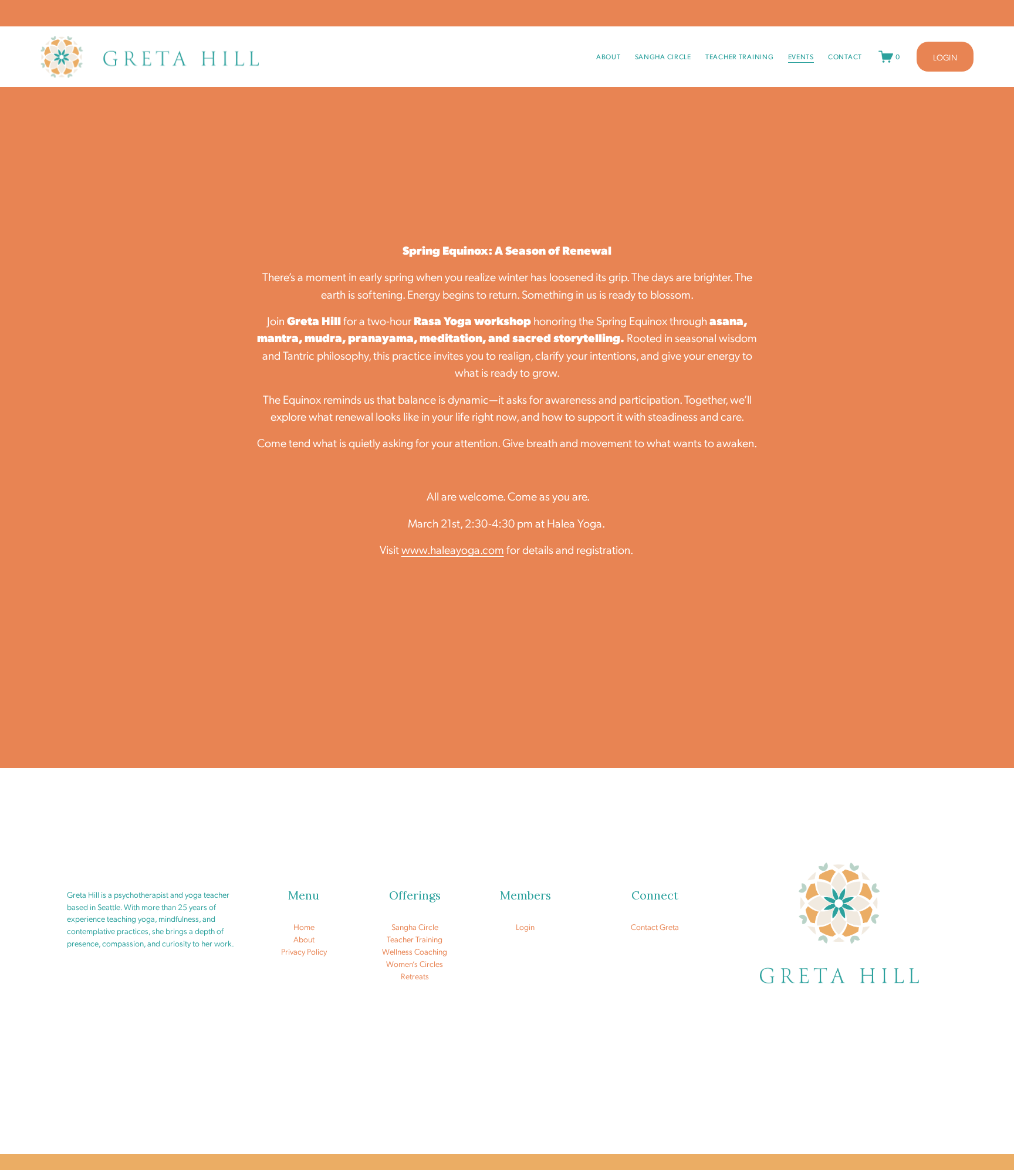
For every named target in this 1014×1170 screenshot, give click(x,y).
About (608, 56)
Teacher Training (739, 56)
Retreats (415, 976)
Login (525, 926)
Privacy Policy (304, 951)
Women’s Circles (414, 963)
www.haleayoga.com (452, 549)
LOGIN (945, 57)
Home (304, 926)
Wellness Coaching (414, 951)
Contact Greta (655, 926)
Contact (845, 56)
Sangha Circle (663, 56)
